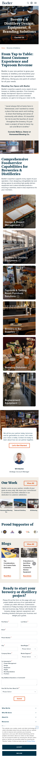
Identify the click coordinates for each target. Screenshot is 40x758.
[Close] (37, 727)
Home (3, 48)
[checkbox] (19, 669)
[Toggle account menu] (31, 3)
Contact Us (19, 37)
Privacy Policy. (31, 741)
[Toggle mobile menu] (35, 2)
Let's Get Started (19, 445)
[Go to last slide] (3, 506)
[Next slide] (35, 506)
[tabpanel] (6, 507)
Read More (7, 576)
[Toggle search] (28, 3)
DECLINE (19, 753)
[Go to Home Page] (7, 3)
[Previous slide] (1, 532)
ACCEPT (19, 747)
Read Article (27, 576)
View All (30, 483)
